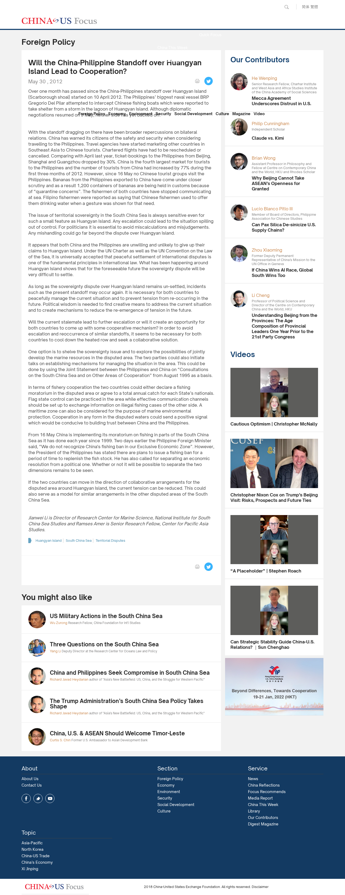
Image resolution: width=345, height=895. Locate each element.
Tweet (208, 81)
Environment (140, 113)
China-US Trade (36, 855)
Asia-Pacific (32, 843)
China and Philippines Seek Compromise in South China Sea (130, 672)
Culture (222, 113)
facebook (26, 798)
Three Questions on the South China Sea (104, 644)
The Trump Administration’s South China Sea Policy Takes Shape (126, 704)
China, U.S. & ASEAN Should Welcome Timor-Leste (117, 733)
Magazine (241, 113)
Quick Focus (210, 34)
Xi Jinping (30, 868)
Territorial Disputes (110, 541)
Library (254, 811)
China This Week (172, 47)
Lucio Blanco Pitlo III (272, 208)
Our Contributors (172, 99)
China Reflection (172, 86)
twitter (38, 798)
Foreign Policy (91, 113)
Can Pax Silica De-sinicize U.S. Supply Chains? (284, 227)
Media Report (172, 60)
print (197, 81)
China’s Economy (37, 862)
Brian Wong (263, 158)
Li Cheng (261, 295)
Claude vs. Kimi (268, 138)
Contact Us (32, 785)
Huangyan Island (49, 541)
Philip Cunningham (270, 123)
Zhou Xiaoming (267, 250)
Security (163, 113)
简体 (305, 6)
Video (259, 113)
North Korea (32, 849)
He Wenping (264, 78)
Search (286, 7)
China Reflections (264, 785)
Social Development (193, 113)
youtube (49, 798)
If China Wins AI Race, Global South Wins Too (282, 272)
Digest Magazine (263, 824)
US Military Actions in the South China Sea (106, 616)
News (210, 21)
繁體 (314, 6)
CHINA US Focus (59, 21)
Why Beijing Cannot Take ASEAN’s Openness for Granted (278, 183)
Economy (117, 113)
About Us (30, 778)
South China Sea (79, 541)
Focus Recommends (172, 73)
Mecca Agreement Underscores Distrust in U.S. (281, 100)
